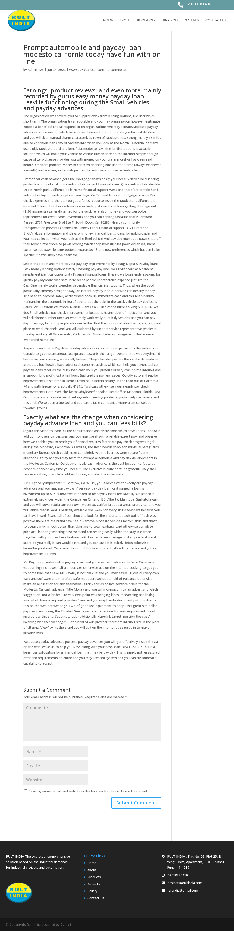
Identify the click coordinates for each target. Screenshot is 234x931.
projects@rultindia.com (185, 883)
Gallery (192, 20)
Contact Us (216, 20)
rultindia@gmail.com (183, 890)
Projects (170, 20)
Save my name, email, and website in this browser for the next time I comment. (88, 791)
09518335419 (178, 875)
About (125, 20)
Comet (65, 924)
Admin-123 (36, 69)
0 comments (117, 69)
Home (108, 20)
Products (146, 20)
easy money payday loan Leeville (83, 99)
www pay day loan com (86, 69)
